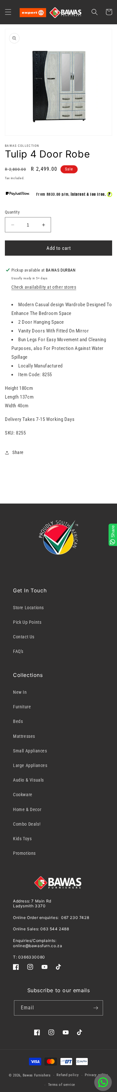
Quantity (12, 212)
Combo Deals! (26, 824)
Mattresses (24, 736)
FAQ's (18, 651)
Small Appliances (30, 750)
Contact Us (23, 636)
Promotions (24, 853)
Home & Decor (27, 809)
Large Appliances (30, 765)
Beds (18, 721)
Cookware (22, 794)
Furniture (22, 706)
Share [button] (18, 452)
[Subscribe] (95, 1008)
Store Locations (28, 607)
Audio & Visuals (28, 780)
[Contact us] (103, 1082)
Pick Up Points (27, 622)
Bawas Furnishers (37, 1075)
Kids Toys (22, 838)
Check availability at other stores (43, 287)
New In (20, 692)
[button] (8, 12)
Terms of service (61, 1085)
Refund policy (68, 1075)
